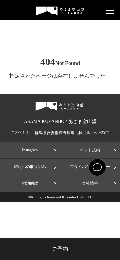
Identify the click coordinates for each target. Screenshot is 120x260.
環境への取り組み (30, 166)
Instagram (30, 150)
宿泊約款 (30, 183)
